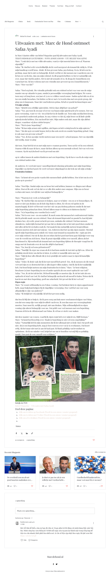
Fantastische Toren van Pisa (44, 21)
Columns (68, 21)
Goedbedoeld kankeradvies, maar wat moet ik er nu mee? (89, 478)
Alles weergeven (100, 452)
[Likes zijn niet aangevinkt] (21, 540)
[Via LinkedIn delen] (27, 433)
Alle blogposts (9, 21)
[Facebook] (53, 564)
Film (58, 21)
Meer (77, 21)
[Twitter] (57, 564)
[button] (103, 21)
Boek (29, 21)
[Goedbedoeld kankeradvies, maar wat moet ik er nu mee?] (89, 464)
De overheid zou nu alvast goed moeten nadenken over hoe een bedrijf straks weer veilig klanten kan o (19, 478)
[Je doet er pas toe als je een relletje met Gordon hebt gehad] (55, 464)
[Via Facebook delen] (16, 433)
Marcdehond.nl (55, 556)
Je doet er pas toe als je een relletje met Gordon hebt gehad (53, 478)
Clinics (20, 21)
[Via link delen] (32, 433)
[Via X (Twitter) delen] (22, 433)
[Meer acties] (93, 36)
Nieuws (18, 426)
